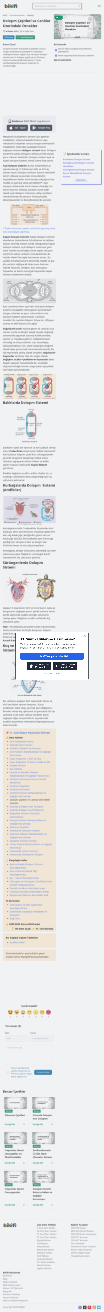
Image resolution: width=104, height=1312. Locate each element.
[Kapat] (85, 635)
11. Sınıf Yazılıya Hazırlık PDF (52, 656)
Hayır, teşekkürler (52, 673)
